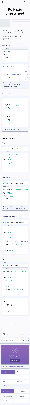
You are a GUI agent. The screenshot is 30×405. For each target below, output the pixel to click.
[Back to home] (2, 2)
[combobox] (11, 340)
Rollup (4, 31)
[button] (15, 2)
